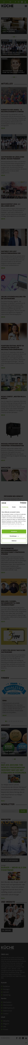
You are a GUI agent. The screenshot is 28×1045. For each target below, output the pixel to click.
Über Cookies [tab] (22, 507)
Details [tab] (14, 507)
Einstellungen (13, 536)
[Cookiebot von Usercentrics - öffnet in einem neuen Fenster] (20, 503)
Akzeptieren (14, 531)
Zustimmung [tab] (5, 507)
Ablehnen (14, 540)
